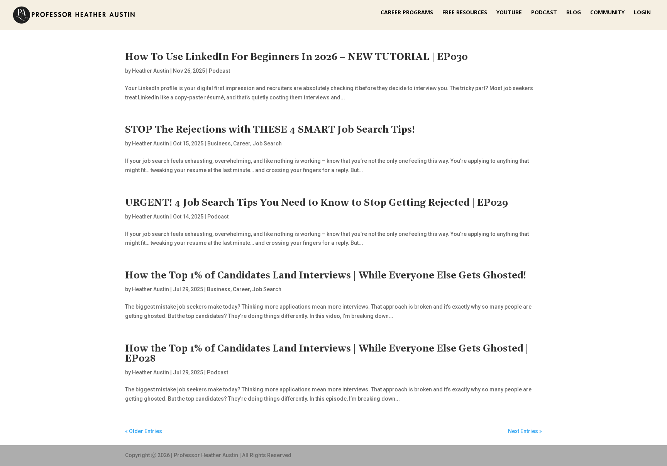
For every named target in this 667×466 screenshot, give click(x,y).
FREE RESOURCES (464, 13)
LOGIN (642, 13)
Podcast (219, 71)
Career (241, 143)
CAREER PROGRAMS (407, 13)
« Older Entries (143, 431)
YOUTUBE (509, 13)
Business (219, 143)
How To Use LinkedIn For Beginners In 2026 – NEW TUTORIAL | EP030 (296, 57)
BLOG (573, 13)
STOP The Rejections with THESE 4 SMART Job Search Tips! (270, 130)
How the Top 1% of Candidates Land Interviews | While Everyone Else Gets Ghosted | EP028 (326, 354)
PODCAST (544, 13)
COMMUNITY (607, 13)
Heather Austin (150, 71)
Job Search (267, 143)
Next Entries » (525, 431)
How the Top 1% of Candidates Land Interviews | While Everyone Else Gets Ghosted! (325, 276)
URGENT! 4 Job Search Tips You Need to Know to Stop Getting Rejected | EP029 (316, 203)
